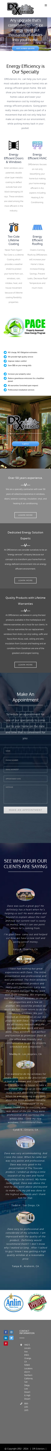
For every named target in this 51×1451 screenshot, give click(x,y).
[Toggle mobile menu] (46, 5)
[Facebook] (6, 1331)
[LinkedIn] (6, 1337)
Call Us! (25, 444)
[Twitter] (11, 1337)
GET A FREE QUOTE (25, 48)
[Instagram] (11, 1331)
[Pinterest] (6, 1342)
